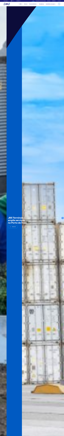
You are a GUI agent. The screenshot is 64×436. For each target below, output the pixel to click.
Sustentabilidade (32, 4)
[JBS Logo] (7, 4)
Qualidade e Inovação (50, 4)
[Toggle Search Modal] (59, 4)
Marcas (25, 4)
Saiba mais (7, 226)
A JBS (20, 4)
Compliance (41, 4)
